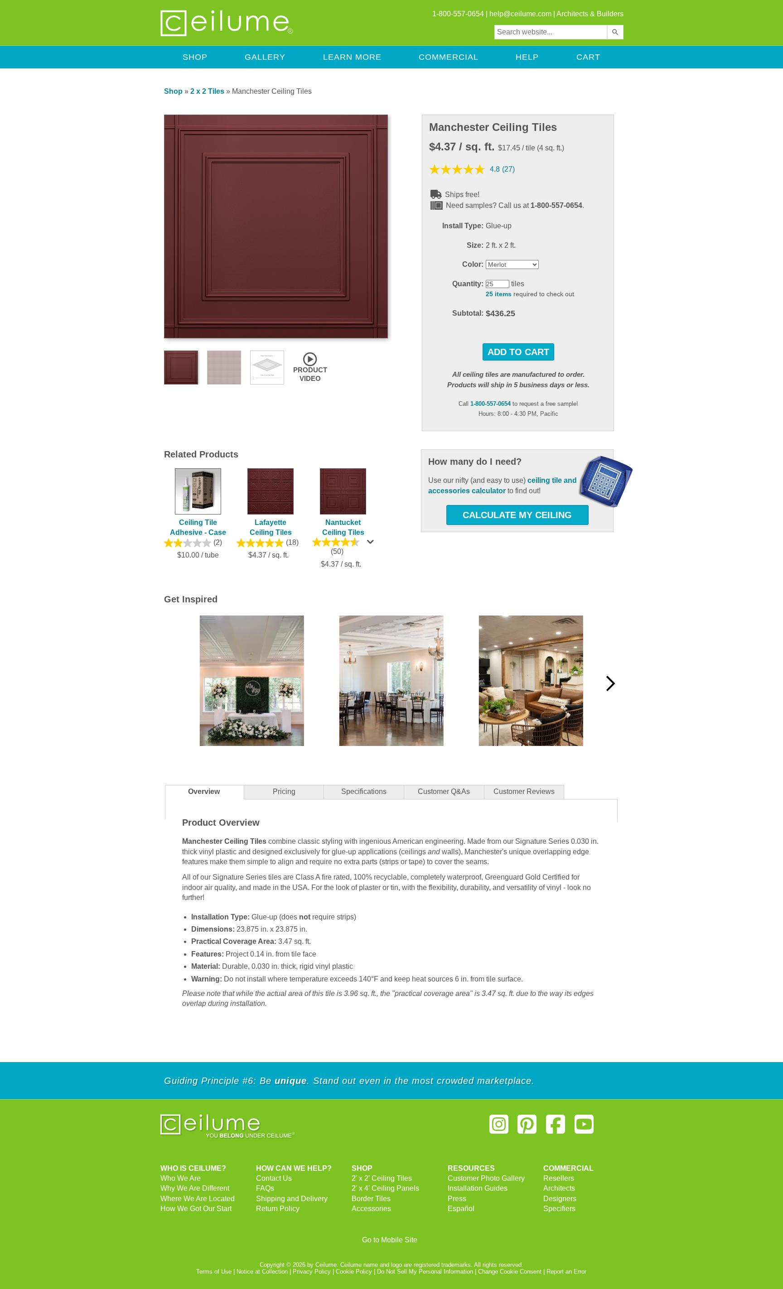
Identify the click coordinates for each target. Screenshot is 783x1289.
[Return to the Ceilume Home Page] (227, 34)
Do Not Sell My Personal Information (425, 1271)
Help (527, 57)
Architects (559, 1188)
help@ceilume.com (520, 14)
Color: (472, 264)
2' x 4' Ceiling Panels (385, 1188)
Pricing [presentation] (284, 791)
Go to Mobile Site (389, 1240)
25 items (499, 294)
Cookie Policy (354, 1271)
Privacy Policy (312, 1271)
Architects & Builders (590, 14)
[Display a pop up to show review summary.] (371, 544)
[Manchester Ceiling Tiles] (276, 336)
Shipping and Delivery (292, 1198)
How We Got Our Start (196, 1208)
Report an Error (566, 1271)
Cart (588, 57)
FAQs (265, 1188)
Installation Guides (478, 1188)
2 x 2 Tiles (207, 91)
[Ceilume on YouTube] (584, 1128)
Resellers (558, 1178)
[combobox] (550, 32)
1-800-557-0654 (490, 403)
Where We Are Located (197, 1198)
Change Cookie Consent (509, 1271)
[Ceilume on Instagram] (499, 1128)
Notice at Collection (262, 1271)
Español (461, 1208)
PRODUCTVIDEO (310, 374)
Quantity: (467, 284)
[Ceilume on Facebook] (555, 1128)
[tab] (204, 792)
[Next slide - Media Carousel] (610, 683)
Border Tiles (371, 1198)
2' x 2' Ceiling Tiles (382, 1178)
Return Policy (278, 1208)
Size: (475, 245)
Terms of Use (214, 1271)
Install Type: (462, 226)
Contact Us (274, 1178)
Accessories (371, 1208)
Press (457, 1198)
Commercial (448, 57)
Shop (195, 57)
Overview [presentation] (204, 791)
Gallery (265, 57)
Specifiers (559, 1208)
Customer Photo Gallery (486, 1178)
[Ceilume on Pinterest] (527, 1128)
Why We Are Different (194, 1188)
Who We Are (180, 1178)
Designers (559, 1198)
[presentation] (364, 792)
